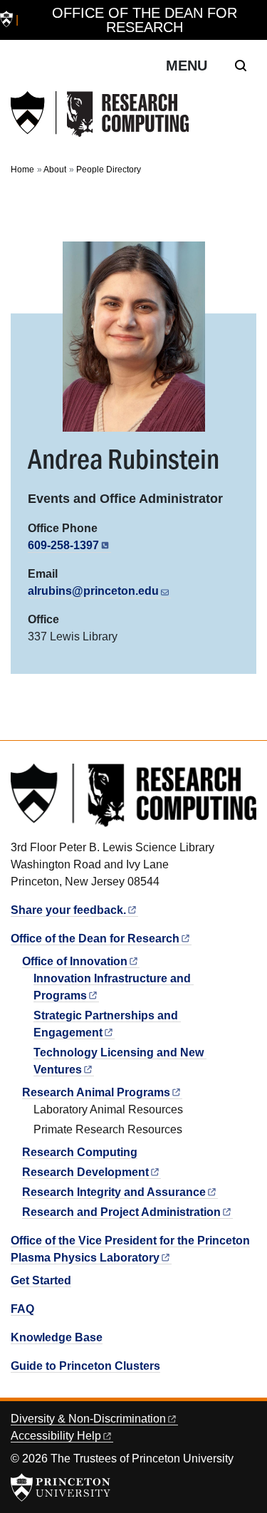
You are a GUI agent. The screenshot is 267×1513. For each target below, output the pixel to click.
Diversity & (88, 1419)
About (54, 170)
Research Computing (79, 1152)
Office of (74, 961)
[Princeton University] (6, 20)
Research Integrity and (114, 1192)
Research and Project (121, 1212)
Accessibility (56, 1436)
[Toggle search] (241, 65)
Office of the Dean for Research (144, 20)
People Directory (108, 170)
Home (22, 170)
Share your (68, 910)
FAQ (22, 1309)
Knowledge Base (57, 1337)
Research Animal (96, 1092)
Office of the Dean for (95, 938)
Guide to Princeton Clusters (85, 1366)
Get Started (41, 1280)
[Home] (100, 114)
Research (85, 1172)
